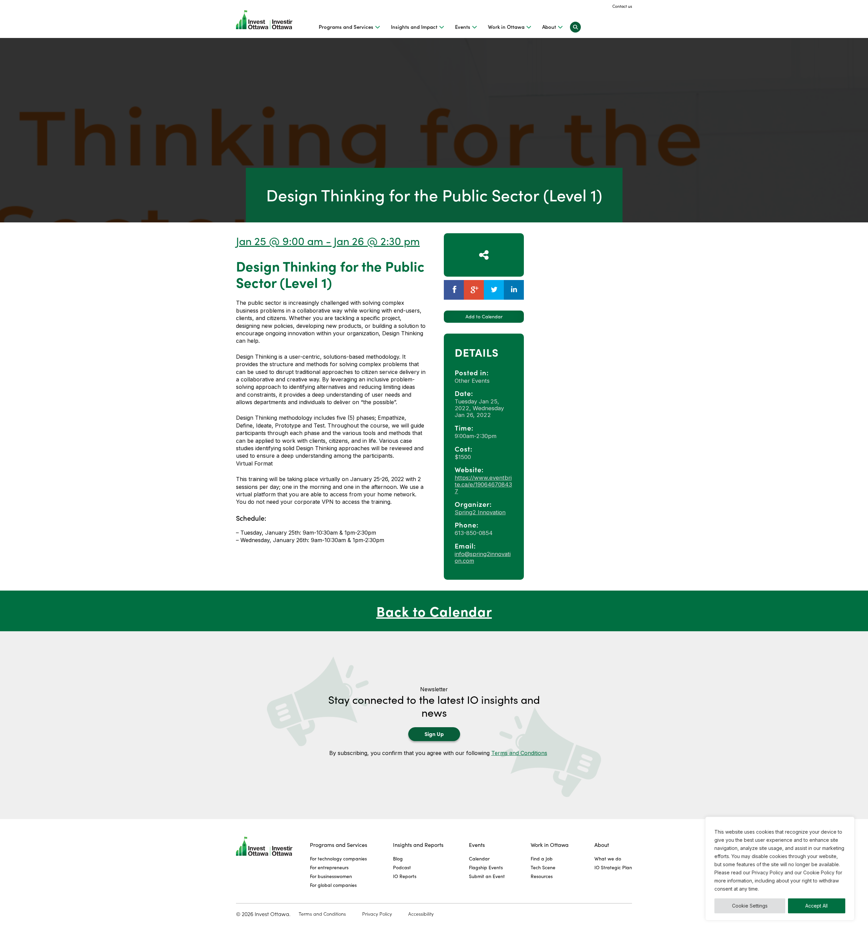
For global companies (333, 885)
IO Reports (404, 876)
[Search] (575, 27)
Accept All (816, 906)
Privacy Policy (377, 914)
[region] (779, 868)
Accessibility (421, 914)
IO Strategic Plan (613, 867)
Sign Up (434, 733)
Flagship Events (486, 867)
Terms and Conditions (519, 753)
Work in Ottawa (506, 26)
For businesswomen (331, 876)
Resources (542, 876)
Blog (398, 858)
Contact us (622, 6)
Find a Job (542, 858)
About (549, 26)
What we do (607, 858)
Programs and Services (346, 26)
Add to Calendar (484, 316)
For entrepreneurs (329, 867)
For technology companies (338, 858)
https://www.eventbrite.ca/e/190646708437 (483, 484)
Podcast (402, 867)
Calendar (479, 858)
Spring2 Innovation (480, 512)
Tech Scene (543, 867)
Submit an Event (487, 876)
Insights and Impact (414, 26)
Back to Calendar (434, 610)
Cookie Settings (750, 906)
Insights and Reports (418, 844)
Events (462, 26)
